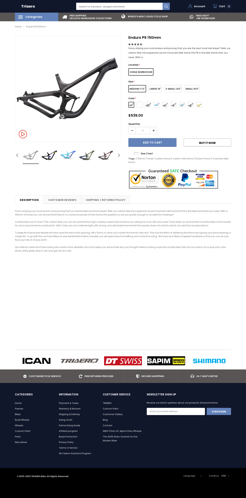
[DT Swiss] (123, 360)
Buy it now (207, 143)
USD (223, 475)
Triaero (28, 6)
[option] (87, 17)
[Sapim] (166, 360)
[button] (135, 44)
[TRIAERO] (80, 360)
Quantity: (134, 124)
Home (18, 26)
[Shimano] (209, 360)
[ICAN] (36, 360)
